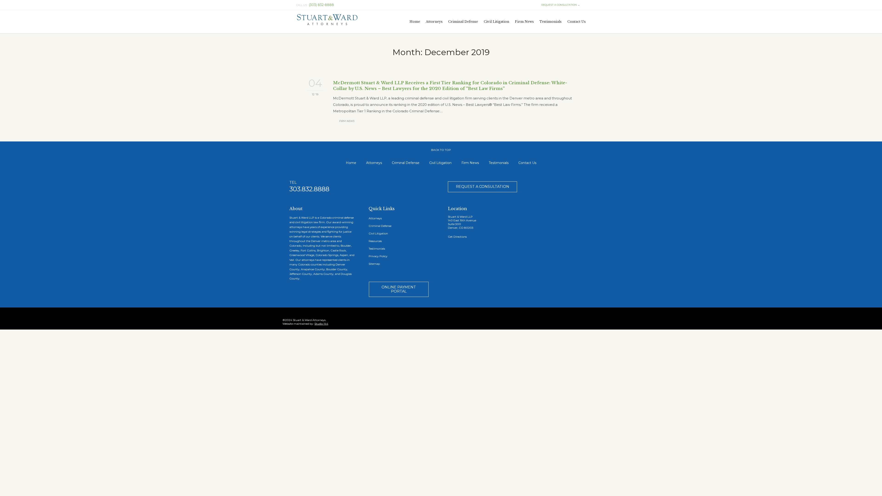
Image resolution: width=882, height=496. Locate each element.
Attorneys (374, 163)
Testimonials (499, 163)
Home (351, 163)
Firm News (346, 121)
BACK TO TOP (441, 150)
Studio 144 (321, 323)
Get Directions (457, 236)
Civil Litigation (440, 163)
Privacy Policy (378, 256)
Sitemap (374, 263)
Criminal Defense (405, 163)
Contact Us (527, 163)
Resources (375, 241)
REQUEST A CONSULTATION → (558, 4)
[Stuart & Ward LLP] (327, 20)
